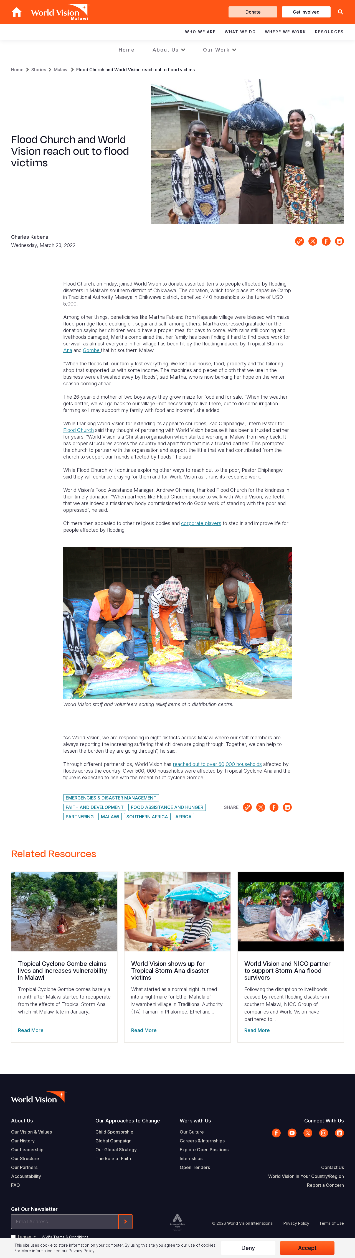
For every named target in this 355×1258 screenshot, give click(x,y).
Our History (23, 1141)
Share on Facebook (326, 241)
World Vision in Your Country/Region (306, 1176)
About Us (166, 50)
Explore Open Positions (204, 1149)
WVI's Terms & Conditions (65, 1237)
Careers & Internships (202, 1141)
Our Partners (24, 1167)
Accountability (26, 1176)
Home (127, 50)
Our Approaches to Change (127, 1121)
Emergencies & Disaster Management (111, 798)
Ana (67, 350)
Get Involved (306, 12)
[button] (340, 12)
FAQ (15, 1185)
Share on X (312, 241)
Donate (253, 12)
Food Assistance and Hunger (167, 807)
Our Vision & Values (31, 1132)
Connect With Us (324, 1121)
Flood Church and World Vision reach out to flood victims (135, 69)
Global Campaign (113, 1141)
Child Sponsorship (114, 1132)
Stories (38, 69)
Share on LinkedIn (339, 241)
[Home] (16, 11)
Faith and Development (95, 807)
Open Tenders (195, 1167)
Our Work (216, 50)
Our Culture (192, 1132)
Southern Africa (147, 816)
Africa (183, 816)
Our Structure (25, 1158)
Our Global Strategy (116, 1149)
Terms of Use (331, 1223)
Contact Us (332, 1167)
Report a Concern (325, 1185)
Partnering (80, 816)
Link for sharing (299, 241)
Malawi (61, 69)
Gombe (92, 350)
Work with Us (195, 1121)
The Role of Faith (113, 1158)
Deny (248, 1248)
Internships (191, 1158)
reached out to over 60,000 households (217, 764)
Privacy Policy (296, 1223)
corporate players (201, 523)
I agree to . (53, 1237)
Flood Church (78, 430)
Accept (307, 1248)
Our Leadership (27, 1149)
